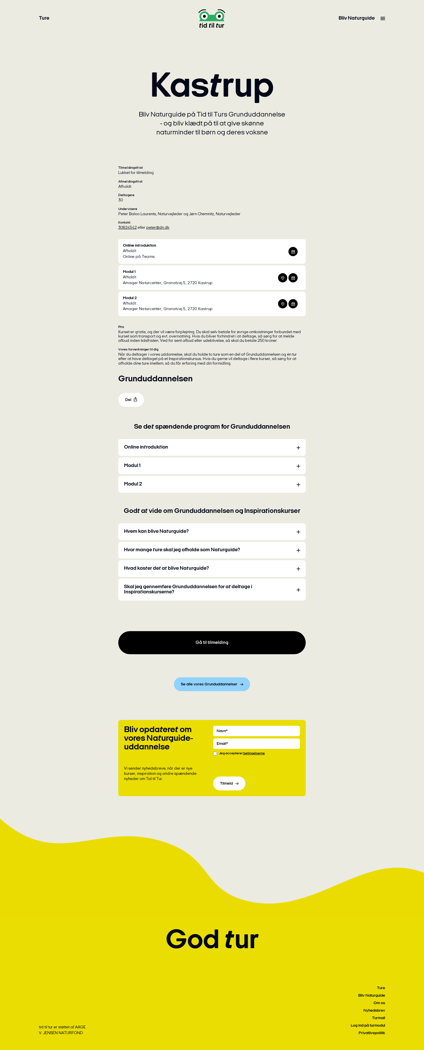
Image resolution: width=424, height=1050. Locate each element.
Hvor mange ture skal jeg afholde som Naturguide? (182, 550)
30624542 (127, 228)
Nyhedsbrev (374, 1010)
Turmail (378, 1018)
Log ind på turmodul (368, 1025)
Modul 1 (132, 465)
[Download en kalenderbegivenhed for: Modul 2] (293, 303)
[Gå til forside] (212, 18)
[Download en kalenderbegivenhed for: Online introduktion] (293, 251)
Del (128, 400)
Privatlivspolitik (372, 1033)
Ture (44, 18)
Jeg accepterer (242, 753)
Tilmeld (226, 783)
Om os (379, 1003)
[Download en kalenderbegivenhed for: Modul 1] (293, 277)
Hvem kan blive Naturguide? (156, 531)
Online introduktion (146, 447)
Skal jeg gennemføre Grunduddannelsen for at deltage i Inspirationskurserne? (188, 589)
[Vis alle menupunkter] (383, 18)
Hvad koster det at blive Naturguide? (166, 568)
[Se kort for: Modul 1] (282, 277)
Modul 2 (133, 484)
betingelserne (254, 753)
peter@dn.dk (157, 228)
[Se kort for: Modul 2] (282, 303)
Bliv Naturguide (357, 18)
